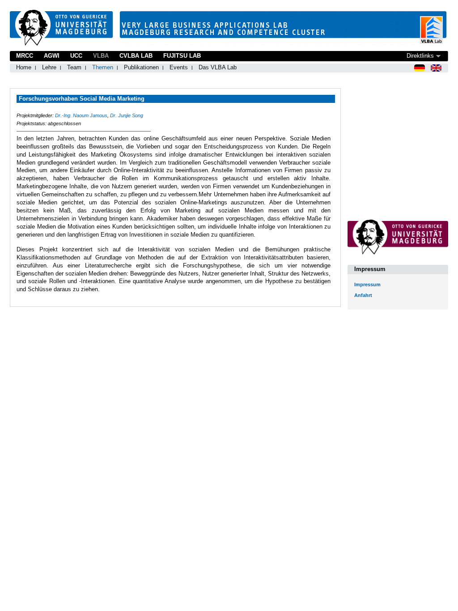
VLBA (101, 55)
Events (179, 67)
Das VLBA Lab (218, 67)
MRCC (24, 55)
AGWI (51, 55)
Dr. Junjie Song (126, 115)
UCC (76, 55)
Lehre (49, 67)
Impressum (367, 284)
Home (23, 67)
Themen (102, 67)
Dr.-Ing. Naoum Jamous (81, 115)
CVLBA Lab (136, 55)
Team (74, 67)
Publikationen (141, 67)
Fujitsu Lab (182, 55)
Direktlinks (420, 55)
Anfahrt (363, 295)
